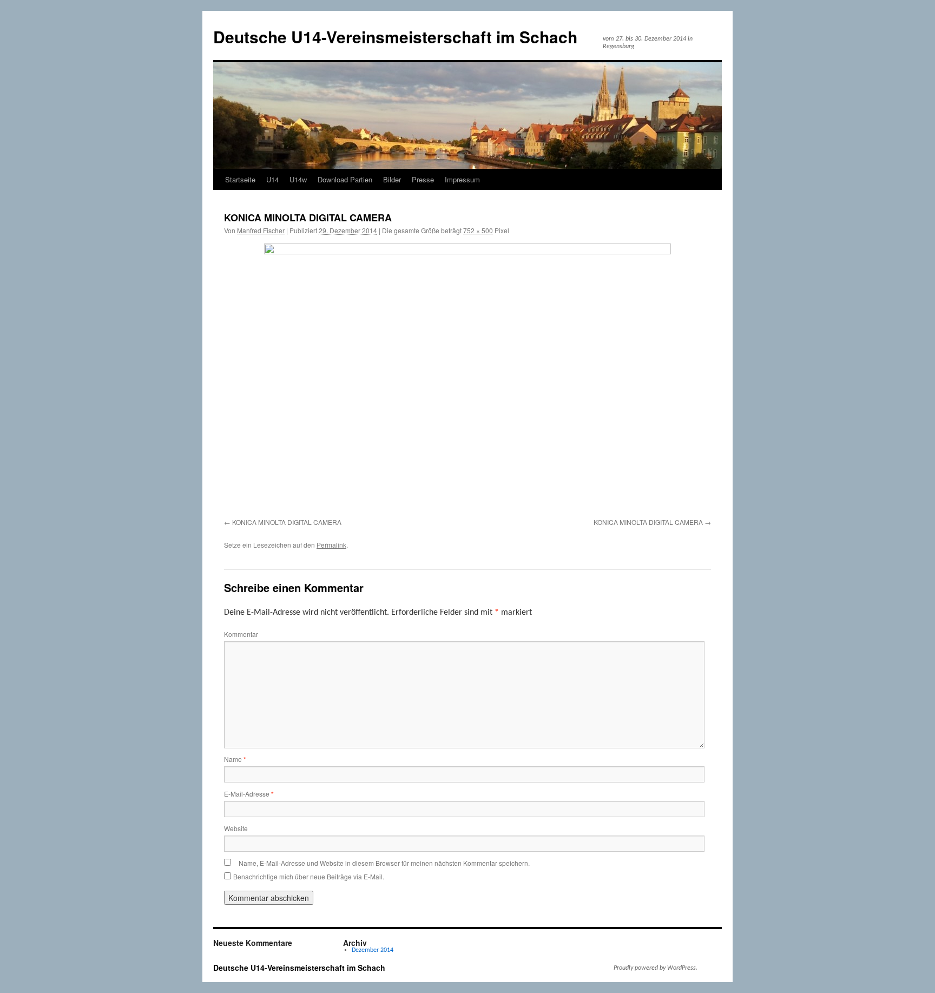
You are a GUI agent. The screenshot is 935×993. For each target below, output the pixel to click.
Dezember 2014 (372, 950)
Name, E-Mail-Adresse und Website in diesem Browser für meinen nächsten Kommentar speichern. (384, 862)
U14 (272, 179)
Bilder (392, 179)
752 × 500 (478, 230)
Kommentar (241, 634)
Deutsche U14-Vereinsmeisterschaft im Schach (395, 36)
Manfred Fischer (261, 230)
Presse (423, 179)
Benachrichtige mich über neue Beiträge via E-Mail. (308, 876)
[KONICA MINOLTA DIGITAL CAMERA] (467, 379)
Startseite (240, 179)
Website (236, 828)
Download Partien (345, 179)
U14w (298, 179)
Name (235, 759)
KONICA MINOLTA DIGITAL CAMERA (286, 522)
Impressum (462, 179)
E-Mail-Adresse (249, 793)
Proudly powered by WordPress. (655, 968)
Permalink (331, 544)
